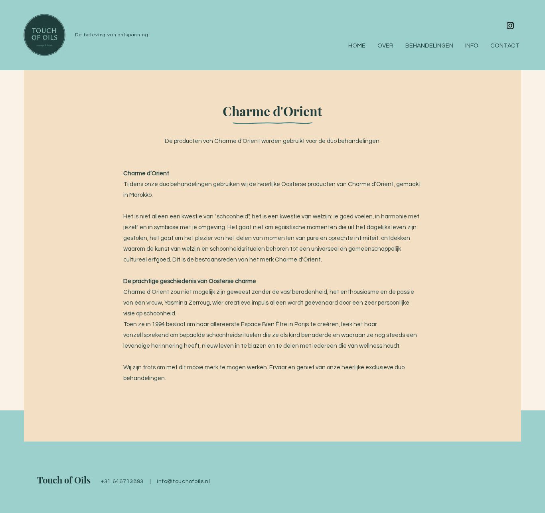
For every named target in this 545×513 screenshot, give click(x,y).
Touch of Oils (64, 480)
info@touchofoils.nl (183, 481)
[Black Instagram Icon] (510, 25)
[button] (471, 46)
